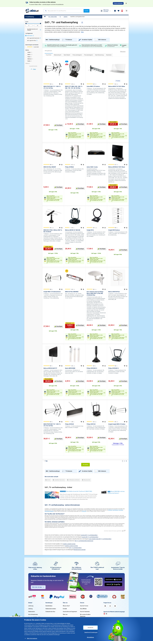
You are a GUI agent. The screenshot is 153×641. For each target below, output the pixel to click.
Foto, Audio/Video (52, 16)
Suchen (86, 10)
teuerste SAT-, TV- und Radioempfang (90, 537)
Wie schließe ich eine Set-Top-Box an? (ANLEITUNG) (79, 491)
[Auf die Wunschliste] (60, 84)
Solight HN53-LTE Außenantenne (52, 291)
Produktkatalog (30, 16)
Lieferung (30, 605)
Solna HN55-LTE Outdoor (93, 86)
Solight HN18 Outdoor (114, 230)
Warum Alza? (66, 605)
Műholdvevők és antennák (79, 549)
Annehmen (90, 627)
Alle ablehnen (90, 637)
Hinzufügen (59, 125)
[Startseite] (45, 17)
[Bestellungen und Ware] (115, 11)
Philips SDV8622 (69, 167)
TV (60, 16)
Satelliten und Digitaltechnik (77, 16)
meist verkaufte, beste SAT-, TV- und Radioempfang (100, 538)
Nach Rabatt (67, 55)
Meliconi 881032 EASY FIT (50, 368)
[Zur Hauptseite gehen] (32, 11)
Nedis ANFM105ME (70, 368)
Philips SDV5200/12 (113, 368)
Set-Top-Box (62, 491)
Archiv (48, 480)
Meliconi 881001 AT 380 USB (72, 230)
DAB (109, 491)
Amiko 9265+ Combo (92, 167)
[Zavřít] (126, 3)
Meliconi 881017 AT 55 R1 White (116, 86)
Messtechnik (87, 480)
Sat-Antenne (115, 510)
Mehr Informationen (32, 638)
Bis (40, 23)
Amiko (29, 52)
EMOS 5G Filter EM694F (50, 167)
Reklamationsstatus (51, 608)
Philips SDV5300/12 (92, 368)
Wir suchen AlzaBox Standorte (85, 615)
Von (26, 23)
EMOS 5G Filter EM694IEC (72, 291)
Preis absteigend (88, 55)
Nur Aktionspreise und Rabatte (32, 30)
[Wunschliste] (118, 11)
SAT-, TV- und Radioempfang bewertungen (84, 540)
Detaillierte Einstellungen (90, 632)
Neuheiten (108, 55)
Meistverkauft (57, 55)
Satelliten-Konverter (59, 480)
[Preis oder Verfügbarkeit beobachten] (62, 84)
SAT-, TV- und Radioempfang (75, 547)
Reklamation (31, 611)
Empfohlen (48, 55)
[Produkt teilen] (82, 22)
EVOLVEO (84, 511)
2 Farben (118, 80)
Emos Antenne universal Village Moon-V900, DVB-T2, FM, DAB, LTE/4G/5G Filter (95, 293)
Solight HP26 (90, 230)
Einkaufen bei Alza (50, 611)
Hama (29, 56)
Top (46, 461)
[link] (33, 69)
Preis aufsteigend (77, 55)
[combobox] (64, 10)
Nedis (29, 61)
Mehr (82, 32)
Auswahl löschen (33, 66)
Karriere (65, 617)
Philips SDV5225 (69, 424)
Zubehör (65, 16)
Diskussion (123, 51)
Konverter (121, 510)
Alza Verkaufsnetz (33, 614)
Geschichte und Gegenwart (70, 611)
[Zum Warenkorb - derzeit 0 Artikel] (126, 11)
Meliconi (29, 58)
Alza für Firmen (84, 605)
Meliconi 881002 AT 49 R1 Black (116, 167)
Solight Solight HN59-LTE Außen (116, 424)
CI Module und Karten (74, 480)
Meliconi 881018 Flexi (114, 291)
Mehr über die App (37, 587)
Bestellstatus (49, 605)
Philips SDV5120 (91, 424)
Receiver (110, 510)
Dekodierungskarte (49, 511)
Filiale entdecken (118, 3)
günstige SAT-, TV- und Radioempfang (89, 535)
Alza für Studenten (85, 611)
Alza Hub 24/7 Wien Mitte (34, 617)
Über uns (65, 614)
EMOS (29, 54)
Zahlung (30, 608)
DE (106, 613)
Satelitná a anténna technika (71, 545)
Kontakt (65, 608)
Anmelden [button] (106, 11)
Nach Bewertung (99, 55)
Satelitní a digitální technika (69, 544)
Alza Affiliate (83, 608)
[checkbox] (33, 30)
